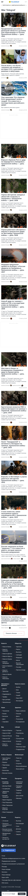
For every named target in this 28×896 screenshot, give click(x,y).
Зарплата (19, 646)
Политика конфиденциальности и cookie (13, 858)
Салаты (18, 831)
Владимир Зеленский (5, 782)
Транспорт (5, 691)
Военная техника (7, 773)
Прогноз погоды (20, 670)
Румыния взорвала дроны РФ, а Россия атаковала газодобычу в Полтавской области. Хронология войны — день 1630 (13, 584)
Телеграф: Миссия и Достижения (11, 880)
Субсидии (19, 655)
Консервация (20, 823)
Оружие (4, 767)
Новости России (7, 736)
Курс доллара (6, 699)
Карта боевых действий (6, 758)
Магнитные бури (21, 746)
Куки (13, 893)
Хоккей (18, 695)
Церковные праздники (19, 782)
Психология (19, 719)
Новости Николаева (5, 677)
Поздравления (20, 749)
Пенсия (3, 817)
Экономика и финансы (5, 684)
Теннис (18, 692)
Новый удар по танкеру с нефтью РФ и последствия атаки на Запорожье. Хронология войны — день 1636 (12, 305)
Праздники (18, 778)
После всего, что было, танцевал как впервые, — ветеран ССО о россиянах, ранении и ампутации (12, 68)
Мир (2, 727)
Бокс (17, 690)
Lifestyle (17, 727)
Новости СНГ (6, 738)
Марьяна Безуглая (5, 808)
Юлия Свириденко (7, 812)
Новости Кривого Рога (7, 666)
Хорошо (21, 893)
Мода (17, 736)
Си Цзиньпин (6, 788)
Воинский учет (20, 769)
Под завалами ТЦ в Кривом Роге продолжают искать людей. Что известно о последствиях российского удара (12, 101)
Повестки (19, 758)
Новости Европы (7, 730)
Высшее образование (20, 663)
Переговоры (6, 765)
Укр (26, 1)
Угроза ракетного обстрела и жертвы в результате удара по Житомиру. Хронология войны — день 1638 (13, 232)
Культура (18, 741)
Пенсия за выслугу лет (5, 838)
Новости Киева (6, 646)
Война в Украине (6, 754)
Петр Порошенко (7, 802)
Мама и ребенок (20, 711)
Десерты (18, 829)
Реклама (4, 866)
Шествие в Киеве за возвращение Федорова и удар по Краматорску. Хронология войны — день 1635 (12, 372)
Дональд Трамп (6, 786)
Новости (4, 643)
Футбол (18, 687)
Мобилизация (19, 754)
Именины (19, 798)
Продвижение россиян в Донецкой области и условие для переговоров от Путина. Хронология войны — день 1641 (13, 32)
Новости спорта (20, 684)
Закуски (18, 834)
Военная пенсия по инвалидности (7, 830)
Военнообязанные (21, 766)
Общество (18, 643)
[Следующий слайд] (26, 5)
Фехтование (19, 700)
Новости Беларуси (5, 744)
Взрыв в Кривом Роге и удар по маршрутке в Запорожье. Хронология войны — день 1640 (13, 162)
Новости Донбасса (5, 671)
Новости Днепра (7, 653)
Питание (18, 713)
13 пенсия (5, 821)
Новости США (6, 733)
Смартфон (5, 721)
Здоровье (18, 707)
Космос (4, 713)
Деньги (4, 688)
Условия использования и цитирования (13, 864)
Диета (18, 716)
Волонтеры (5, 770)
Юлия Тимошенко (7, 805)
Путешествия (20, 738)
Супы (17, 826)
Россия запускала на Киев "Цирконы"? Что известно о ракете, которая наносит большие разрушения (13, 549)
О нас (3, 855)
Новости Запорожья (5, 662)
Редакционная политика (9, 861)
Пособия (18, 667)
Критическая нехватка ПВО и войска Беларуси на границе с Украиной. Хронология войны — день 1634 (14, 410)
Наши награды (6, 869)
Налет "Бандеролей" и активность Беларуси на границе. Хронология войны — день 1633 (13, 444)
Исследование (20, 721)
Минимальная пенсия (6, 834)
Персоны (4, 778)
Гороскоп (18, 730)
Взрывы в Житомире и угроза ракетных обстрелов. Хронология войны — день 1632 (14, 479)
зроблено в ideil (5, 890)
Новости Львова (7, 659)
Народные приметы (19, 786)
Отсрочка (18, 763)
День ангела (19, 795)
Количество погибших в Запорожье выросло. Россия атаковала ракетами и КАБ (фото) (13, 620)
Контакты (4, 872)
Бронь (18, 760)
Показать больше (11, 633)
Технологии (5, 711)
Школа (18, 660)
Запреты (18, 793)
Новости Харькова (5, 650)
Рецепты (17, 817)
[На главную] (14, 2)
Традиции (19, 790)
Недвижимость (6, 694)
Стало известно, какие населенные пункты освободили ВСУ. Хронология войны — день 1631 (13, 514)
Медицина (19, 657)
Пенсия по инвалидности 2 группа (7, 825)
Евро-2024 (19, 698)
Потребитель (20, 733)
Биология (5, 716)
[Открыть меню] (2, 2)
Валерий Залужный (5, 796)
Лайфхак (18, 744)
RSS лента (5, 883)
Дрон (3, 719)
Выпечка (18, 821)
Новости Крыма (7, 674)
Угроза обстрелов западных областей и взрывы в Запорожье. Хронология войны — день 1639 (13, 197)
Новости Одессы (7, 656)
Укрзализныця (6, 702)
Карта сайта (5, 877)
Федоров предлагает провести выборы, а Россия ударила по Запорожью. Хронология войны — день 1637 (13, 268)
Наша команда (6, 874)
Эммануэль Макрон (5, 792)
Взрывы (4, 762)
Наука (3, 707)
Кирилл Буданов (7, 799)
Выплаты (18, 652)
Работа (18, 649)
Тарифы (4, 697)
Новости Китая (6, 741)
